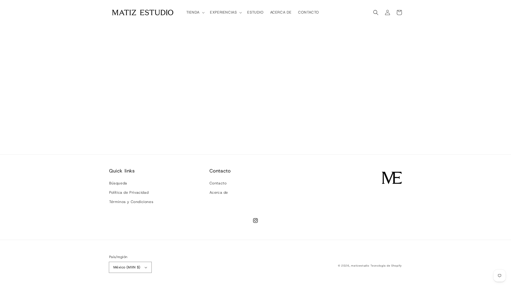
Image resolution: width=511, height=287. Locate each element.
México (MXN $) (127, 267)
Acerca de (218, 192)
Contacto (218, 183)
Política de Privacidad (129, 192)
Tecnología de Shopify (386, 265)
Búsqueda (118, 183)
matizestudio (360, 265)
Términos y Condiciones (131, 201)
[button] (376, 12)
